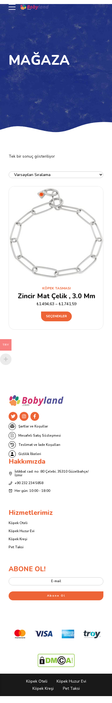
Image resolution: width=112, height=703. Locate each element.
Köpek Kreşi (18, 539)
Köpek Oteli (18, 523)
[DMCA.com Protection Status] (56, 665)
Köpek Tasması (56, 288)
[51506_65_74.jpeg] (56, 233)
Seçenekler (56, 316)
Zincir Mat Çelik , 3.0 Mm (56, 296)
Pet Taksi (16, 547)
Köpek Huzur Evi (21, 531)
